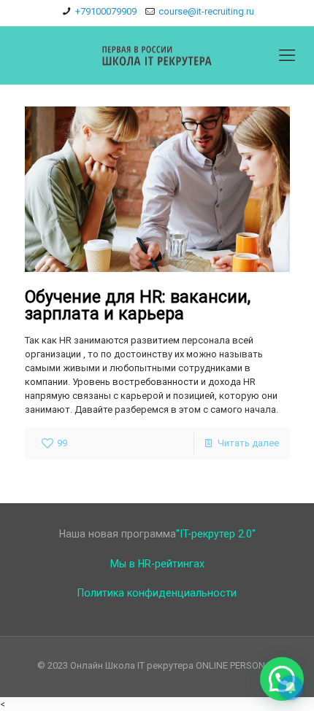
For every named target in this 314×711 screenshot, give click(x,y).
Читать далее (248, 443)
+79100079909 (106, 11)
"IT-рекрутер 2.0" (216, 534)
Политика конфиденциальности (157, 593)
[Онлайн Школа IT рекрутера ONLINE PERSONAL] (157, 55)
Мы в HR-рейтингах (157, 564)
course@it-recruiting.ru (206, 11)
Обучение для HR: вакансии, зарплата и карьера (137, 305)
